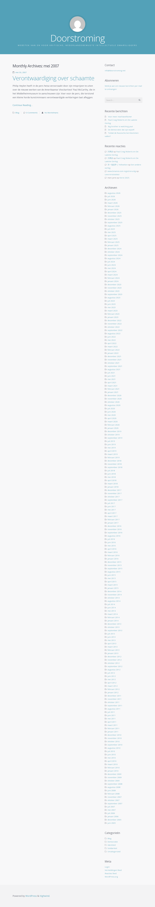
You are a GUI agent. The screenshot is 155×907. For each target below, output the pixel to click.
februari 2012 (114, 689)
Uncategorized (114, 851)
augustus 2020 (114, 405)
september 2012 (115, 666)
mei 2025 (112, 232)
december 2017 (114, 490)
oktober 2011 (114, 702)
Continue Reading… (23, 105)
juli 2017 (111, 503)
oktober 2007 (114, 800)
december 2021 (114, 356)
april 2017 (112, 513)
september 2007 (115, 803)
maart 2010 (113, 764)
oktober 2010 (114, 741)
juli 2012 (111, 673)
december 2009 (114, 774)
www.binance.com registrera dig (122, 171)
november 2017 (115, 493)
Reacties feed (110, 873)
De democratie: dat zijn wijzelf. (121, 129)
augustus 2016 (114, 536)
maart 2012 (113, 686)
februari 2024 (114, 278)
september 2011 (115, 705)
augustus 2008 (114, 787)
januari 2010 (113, 771)
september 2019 (115, 438)
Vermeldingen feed (113, 870)
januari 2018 (113, 487)
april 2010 (112, 761)
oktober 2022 (114, 327)
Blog (17, 112)
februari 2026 (114, 206)
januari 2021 (113, 392)
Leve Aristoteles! (112, 174)
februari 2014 (114, 617)
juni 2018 (112, 474)
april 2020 (112, 418)
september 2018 (115, 467)
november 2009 (115, 777)
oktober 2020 (114, 402)
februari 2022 (114, 350)
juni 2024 (112, 265)
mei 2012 (112, 679)
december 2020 (114, 395)
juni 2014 (112, 607)
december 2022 (114, 320)
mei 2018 (112, 477)
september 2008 (115, 784)
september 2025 (115, 222)
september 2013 (115, 630)
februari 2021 (114, 389)
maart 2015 (113, 585)
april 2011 (112, 722)
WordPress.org (111, 876)
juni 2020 (112, 412)
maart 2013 (113, 647)
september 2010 (115, 744)
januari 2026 (113, 209)
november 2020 (115, 398)
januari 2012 (113, 692)
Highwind (44, 895)
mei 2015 (112, 578)
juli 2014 (111, 604)
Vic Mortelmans (51, 112)
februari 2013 (114, 650)
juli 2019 (111, 441)
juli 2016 (111, 539)
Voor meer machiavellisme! (120, 116)
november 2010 (115, 738)
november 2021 (115, 359)
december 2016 (114, 526)
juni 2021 (112, 376)
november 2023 (115, 288)
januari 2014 (113, 620)
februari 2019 (114, 457)
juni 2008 (112, 790)
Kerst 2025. (125, 177)
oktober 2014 (114, 598)
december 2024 (114, 248)
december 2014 (114, 591)
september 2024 (115, 255)
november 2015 (115, 565)
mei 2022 (112, 340)
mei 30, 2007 (21, 72)
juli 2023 (111, 301)
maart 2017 (113, 516)
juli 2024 (111, 261)
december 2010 (114, 735)
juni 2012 (112, 676)
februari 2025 (114, 242)
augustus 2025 (114, 225)
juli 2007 (111, 806)
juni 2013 (112, 637)
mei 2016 (112, 545)
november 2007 (115, 797)
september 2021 (115, 366)
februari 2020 (114, 425)
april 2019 (112, 451)
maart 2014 (113, 614)
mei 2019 (112, 447)
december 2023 (114, 284)
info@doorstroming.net (115, 70)
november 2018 (115, 464)
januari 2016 (113, 558)
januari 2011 (113, 731)
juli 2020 (111, 408)
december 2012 (114, 656)
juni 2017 (112, 506)
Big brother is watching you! (120, 126)
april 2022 (112, 343)
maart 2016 (113, 552)
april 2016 (112, 549)
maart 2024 (113, 274)
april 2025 (112, 235)
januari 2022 (113, 353)
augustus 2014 (114, 601)
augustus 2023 (114, 297)
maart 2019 (113, 454)
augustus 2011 (114, 709)
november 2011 (115, 699)
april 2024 (112, 271)
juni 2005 (112, 823)
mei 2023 (112, 307)
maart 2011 (113, 725)
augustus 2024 (114, 258)
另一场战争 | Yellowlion (118, 164)
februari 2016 (114, 555)
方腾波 (110, 151)
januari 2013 (113, 653)
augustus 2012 (114, 669)
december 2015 (114, 562)
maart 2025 (113, 239)
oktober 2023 (114, 291)
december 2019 (114, 431)
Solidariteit (112, 848)
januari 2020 (113, 428)
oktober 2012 (114, 663)
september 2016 (115, 532)
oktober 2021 (114, 363)
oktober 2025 (114, 219)
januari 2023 (113, 317)
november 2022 (115, 323)
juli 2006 (111, 813)
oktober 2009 (114, 780)
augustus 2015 (114, 572)
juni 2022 (112, 337)
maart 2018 (113, 483)
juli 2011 (111, 712)
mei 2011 (112, 718)
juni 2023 (112, 304)
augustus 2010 (114, 748)
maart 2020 (113, 421)
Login (107, 867)
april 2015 (112, 581)
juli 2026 (111, 196)
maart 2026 (113, 203)
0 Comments (32, 112)
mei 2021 (112, 379)
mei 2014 (112, 611)
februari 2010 (114, 767)
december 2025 (114, 212)
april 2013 (112, 643)
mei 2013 (112, 640)
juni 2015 (112, 575)
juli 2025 (111, 229)
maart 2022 (113, 346)
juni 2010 (112, 754)
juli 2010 (111, 751)
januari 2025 (113, 245)
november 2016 (115, 529)
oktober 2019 (114, 434)
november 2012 (115, 660)
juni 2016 (112, 542)
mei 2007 (112, 810)
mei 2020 (112, 415)
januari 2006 (113, 816)
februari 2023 (114, 314)
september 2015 (115, 568)
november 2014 (115, 594)
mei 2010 (112, 758)
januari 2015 (113, 588)
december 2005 (114, 819)
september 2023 (115, 294)
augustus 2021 (114, 369)
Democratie (113, 841)
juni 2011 (112, 715)
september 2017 (115, 500)
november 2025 (115, 216)
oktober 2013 (114, 627)
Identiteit (112, 845)
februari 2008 (114, 793)
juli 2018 (111, 470)
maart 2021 (113, 385)
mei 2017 (112, 509)
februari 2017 (114, 519)
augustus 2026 (114, 193)
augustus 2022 (114, 333)
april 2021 (112, 382)
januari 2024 (113, 281)
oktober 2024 (114, 252)
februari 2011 (114, 728)
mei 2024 (112, 268)
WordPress (31, 895)
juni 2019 (112, 444)
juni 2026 (112, 199)
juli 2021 (111, 372)
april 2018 (112, 480)
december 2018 (114, 460)
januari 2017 (113, 523)
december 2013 (114, 624)
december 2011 (114, 695)
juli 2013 (111, 633)
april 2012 (112, 682)
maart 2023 (113, 310)
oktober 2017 (114, 496)
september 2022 (115, 330)
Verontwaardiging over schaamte (53, 78)
